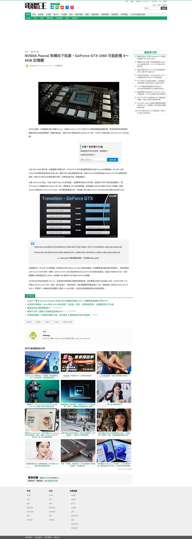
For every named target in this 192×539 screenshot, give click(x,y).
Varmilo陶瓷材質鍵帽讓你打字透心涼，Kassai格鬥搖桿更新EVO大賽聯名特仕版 (150, 87)
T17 (160, 1)
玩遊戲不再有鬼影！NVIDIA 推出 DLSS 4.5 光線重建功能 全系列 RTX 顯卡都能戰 (151, 76)
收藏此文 (59, 66)
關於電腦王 (29, 537)
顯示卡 (56, 14)
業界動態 (124, 14)
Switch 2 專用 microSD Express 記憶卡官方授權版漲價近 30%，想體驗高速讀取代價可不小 (67, 301)
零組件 (29, 18)
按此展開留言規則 (51, 481)
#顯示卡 (48, 322)
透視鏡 (165, 1)
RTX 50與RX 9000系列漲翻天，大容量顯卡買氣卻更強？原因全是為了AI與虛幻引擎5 (151, 82)
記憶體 (64, 14)
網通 (87, 14)
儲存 (71, 14)
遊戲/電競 (105, 14)
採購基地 (138, 1)
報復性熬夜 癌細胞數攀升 (38, 308)
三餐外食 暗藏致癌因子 (114, 404)
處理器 (40, 14)
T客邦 (126, 1)
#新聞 (56, 322)
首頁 (26, 51)
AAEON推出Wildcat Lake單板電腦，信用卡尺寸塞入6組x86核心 (151, 112)
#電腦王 (38, 322)
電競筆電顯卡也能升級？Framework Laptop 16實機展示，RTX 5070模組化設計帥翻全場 (151, 93)
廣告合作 (57, 537)
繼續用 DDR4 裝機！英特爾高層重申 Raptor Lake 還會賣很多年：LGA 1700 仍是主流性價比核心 (151, 64)
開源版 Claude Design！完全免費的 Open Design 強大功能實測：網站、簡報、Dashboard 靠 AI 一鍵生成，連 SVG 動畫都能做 (42, 435)
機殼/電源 (79, 14)
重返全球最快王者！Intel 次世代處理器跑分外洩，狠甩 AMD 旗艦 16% (151, 71)
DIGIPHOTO (146, 1)
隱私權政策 (38, 537)
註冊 (159, 5)
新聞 (28, 14)
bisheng (32, 66)
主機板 (48, 14)
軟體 (67, 18)
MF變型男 (154, 1)
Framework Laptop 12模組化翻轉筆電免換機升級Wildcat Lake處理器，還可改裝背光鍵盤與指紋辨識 (151, 105)
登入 (154, 5)
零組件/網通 (35, 51)
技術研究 (75, 18)
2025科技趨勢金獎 (137, 14)
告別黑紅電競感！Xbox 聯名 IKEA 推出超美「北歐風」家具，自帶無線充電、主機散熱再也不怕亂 (70, 304)
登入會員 (47, 478)
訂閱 (165, 5)
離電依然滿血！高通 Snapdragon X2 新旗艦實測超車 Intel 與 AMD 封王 (151, 58)
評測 (34, 14)
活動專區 (114, 14)
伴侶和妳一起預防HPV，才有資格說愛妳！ (78, 376)
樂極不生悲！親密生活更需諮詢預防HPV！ (46, 311)
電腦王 (36, 6)
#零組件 (29, 322)
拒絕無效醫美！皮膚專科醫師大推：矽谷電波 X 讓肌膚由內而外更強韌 (58, 315)
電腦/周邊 (95, 14)
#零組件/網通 (67, 322)
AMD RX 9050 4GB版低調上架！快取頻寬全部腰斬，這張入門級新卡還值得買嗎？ (151, 99)
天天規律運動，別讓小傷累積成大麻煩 (114, 376)
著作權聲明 (48, 537)
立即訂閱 (112, 160)
